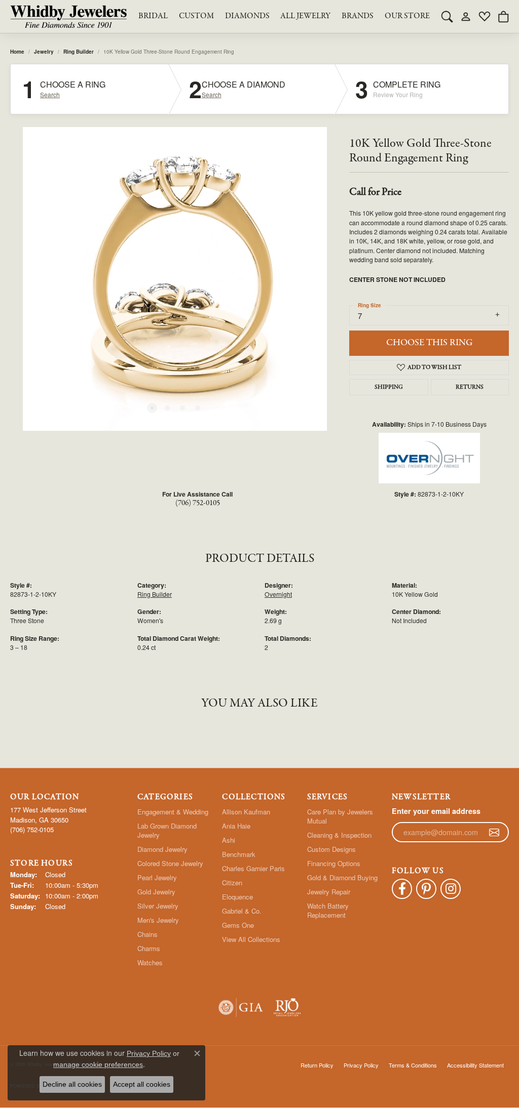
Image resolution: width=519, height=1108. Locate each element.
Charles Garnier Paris (253, 868)
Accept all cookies (141, 1084)
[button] (447, 16)
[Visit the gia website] (240, 1007)
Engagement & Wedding (172, 811)
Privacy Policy (361, 1065)
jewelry (44, 51)
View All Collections (251, 939)
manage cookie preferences (98, 1064)
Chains (147, 934)
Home (17, 51)
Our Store (407, 16)
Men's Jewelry (158, 920)
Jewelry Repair (328, 891)
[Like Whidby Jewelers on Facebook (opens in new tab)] (402, 889)
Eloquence (237, 896)
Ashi (228, 840)
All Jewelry (305, 16)
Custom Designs (331, 849)
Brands (358, 16)
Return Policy (317, 1065)
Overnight (278, 594)
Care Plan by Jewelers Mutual (340, 816)
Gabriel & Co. (242, 911)
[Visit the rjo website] (287, 1007)
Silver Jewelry (157, 906)
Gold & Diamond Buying (342, 877)
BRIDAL (153, 16)
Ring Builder (78, 51)
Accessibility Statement (475, 1065)
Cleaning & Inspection (339, 835)
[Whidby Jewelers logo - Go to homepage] (68, 16)
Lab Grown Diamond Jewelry (167, 830)
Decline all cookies (72, 1084)
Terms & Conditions (413, 1065)
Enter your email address (436, 811)
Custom (196, 16)
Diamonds (247, 16)
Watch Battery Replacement (328, 910)
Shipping (389, 387)
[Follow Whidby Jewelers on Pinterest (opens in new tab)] (426, 889)
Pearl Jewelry (157, 877)
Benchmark (238, 854)
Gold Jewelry (156, 891)
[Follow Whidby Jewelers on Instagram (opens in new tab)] (450, 889)
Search (50, 94)
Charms (148, 948)
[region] (175, 279)
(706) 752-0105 (197, 503)
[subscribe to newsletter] (494, 832)
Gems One (238, 925)
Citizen (232, 882)
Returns (470, 387)
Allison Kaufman (246, 811)
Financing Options (333, 863)
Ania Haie (236, 826)
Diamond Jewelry (162, 849)
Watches (150, 962)
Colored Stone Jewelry (170, 863)
